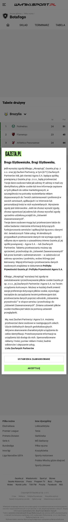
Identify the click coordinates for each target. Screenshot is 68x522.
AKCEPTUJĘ (34, 368)
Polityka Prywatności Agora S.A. (46, 269)
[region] (34, 261)
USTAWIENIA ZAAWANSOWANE (34, 359)
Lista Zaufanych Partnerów (19, 348)
